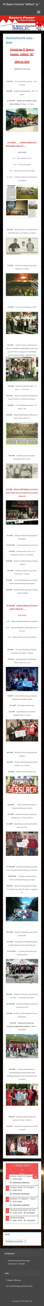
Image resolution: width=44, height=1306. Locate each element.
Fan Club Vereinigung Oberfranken (19, 1286)
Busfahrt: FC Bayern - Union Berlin (25, 1199)
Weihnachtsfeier (17, 1218)
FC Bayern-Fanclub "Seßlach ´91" (21, 4)
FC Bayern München (13, 1280)
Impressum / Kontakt (16, 1264)
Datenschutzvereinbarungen (19, 1260)
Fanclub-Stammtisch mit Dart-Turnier (26, 1210)
